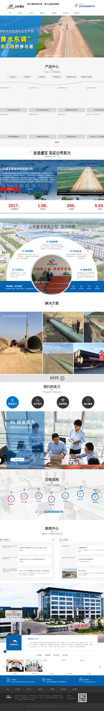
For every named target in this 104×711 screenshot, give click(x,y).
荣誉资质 (47, 655)
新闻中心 (42, 13)
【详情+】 (21, 550)
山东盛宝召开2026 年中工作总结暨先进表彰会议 (32, 559)
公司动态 (6, 539)
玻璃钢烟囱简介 (82, 547)
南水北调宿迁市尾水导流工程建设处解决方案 (60, 316)
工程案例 (54, 13)
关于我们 (19, 13)
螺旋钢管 (27, 77)
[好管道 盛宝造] (69, 573)
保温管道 (12, 77)
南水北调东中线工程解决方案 (55, 347)
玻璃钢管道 (56, 77)
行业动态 (65, 539)
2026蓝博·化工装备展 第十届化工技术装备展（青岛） (33, 547)
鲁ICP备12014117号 (70, 706)
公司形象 (39, 655)
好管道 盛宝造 (82, 570)
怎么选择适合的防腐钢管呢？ (86, 559)
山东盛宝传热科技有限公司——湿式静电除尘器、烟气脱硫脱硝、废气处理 (32, 695)
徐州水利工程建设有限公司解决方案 (14, 316)
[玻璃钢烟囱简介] (69, 546)
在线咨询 (19, 459)
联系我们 (76, 13)
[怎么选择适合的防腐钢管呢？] (69, 557)
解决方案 (65, 13)
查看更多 (57, 142)
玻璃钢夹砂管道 (71, 77)
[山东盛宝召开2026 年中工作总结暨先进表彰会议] (10, 558)
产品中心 (31, 13)
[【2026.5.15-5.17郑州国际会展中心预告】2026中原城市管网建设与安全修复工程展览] (10, 570)
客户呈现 (56, 655)
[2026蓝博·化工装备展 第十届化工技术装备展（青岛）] (10, 546)
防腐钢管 (42, 77)
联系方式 (30, 189)
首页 (10, 13)
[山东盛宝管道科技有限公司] (15, 7)
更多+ (53, 539)
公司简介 (10, 189)
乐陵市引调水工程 (82, 347)
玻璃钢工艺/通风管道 (85, 77)
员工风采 (65, 655)
